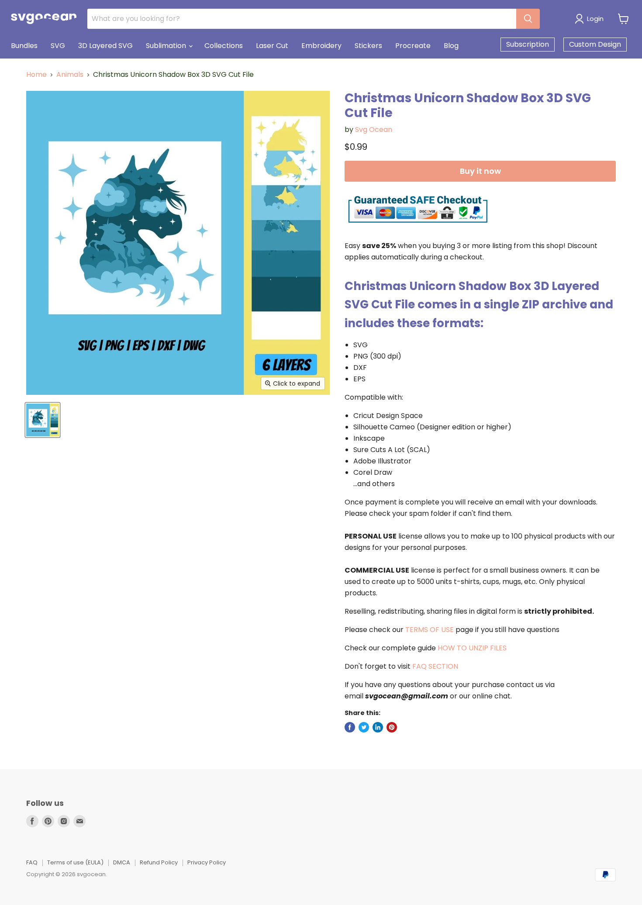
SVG (58, 46)
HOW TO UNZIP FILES (472, 648)
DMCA (121, 862)
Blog (451, 46)
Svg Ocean (373, 129)
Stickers (368, 46)
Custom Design (595, 44)
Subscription (527, 44)
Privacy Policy (206, 862)
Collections (223, 46)
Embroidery (321, 46)
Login (595, 18)
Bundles (24, 46)
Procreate (413, 46)
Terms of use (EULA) (75, 862)
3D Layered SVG (105, 46)
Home (36, 75)
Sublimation (167, 46)
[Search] (528, 19)
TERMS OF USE (429, 630)
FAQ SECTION (435, 666)
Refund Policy (159, 862)
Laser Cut (272, 46)
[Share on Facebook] (350, 727)
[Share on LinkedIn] (378, 727)
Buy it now (480, 171)
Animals (69, 75)
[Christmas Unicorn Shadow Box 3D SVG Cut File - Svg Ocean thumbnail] (42, 420)
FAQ (32, 862)
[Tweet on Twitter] (364, 727)
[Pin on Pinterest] (392, 727)
